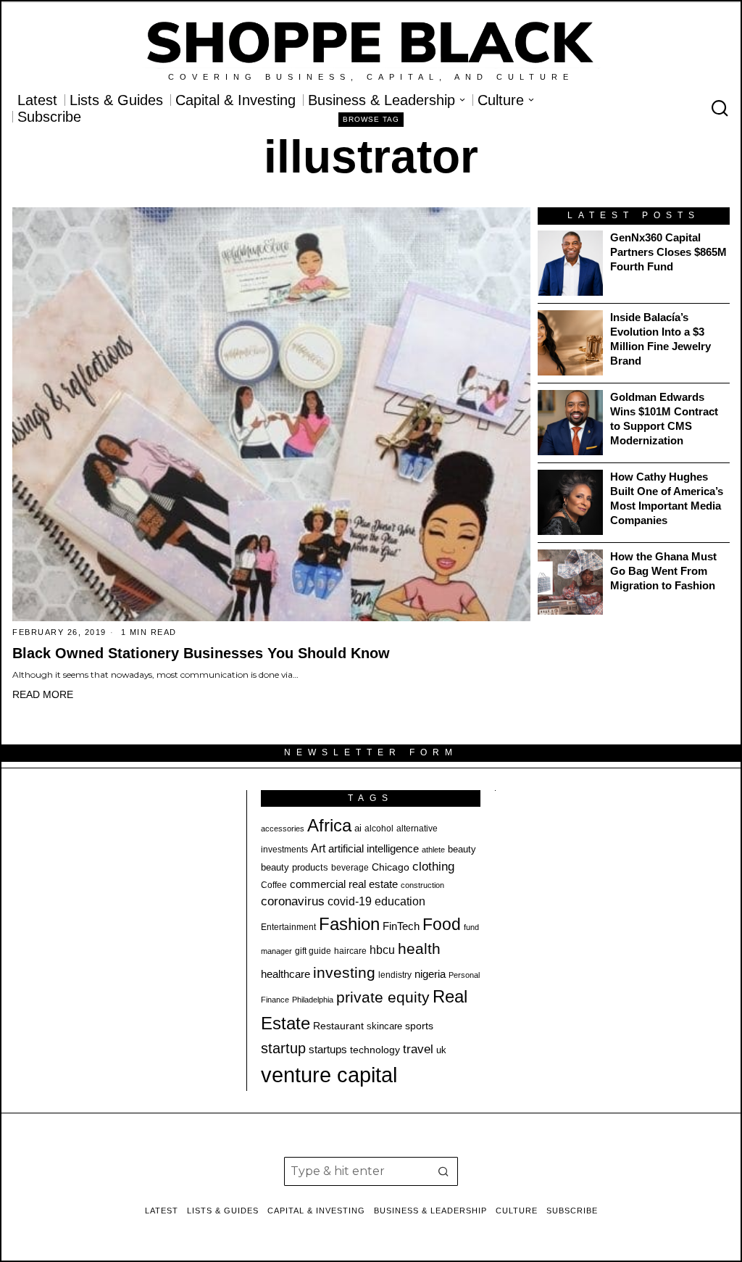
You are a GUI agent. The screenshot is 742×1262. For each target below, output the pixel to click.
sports (419, 1025)
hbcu (382, 950)
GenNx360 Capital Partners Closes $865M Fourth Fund (668, 252)
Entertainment (288, 927)
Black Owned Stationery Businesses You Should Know (201, 653)
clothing (433, 866)
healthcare (285, 974)
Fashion (349, 924)
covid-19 (350, 901)
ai (358, 828)
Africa (329, 825)
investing (344, 972)
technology (375, 1049)
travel (418, 1049)
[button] (443, 1171)
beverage (350, 867)
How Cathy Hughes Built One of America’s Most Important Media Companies (666, 498)
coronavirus (293, 901)
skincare (384, 1026)
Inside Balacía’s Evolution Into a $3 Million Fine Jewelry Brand (660, 339)
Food (441, 924)
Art (318, 848)
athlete (433, 849)
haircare (350, 951)
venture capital (329, 1075)
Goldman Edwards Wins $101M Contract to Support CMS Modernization (664, 419)
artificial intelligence (373, 848)
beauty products (294, 867)
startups (328, 1049)
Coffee (274, 885)
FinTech (401, 926)
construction (422, 885)
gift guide (313, 951)
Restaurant (338, 1026)
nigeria (430, 974)
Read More (42, 694)
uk (441, 1050)
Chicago (390, 867)
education (400, 901)
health (419, 949)
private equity (383, 997)
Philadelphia (312, 999)
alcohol (378, 828)
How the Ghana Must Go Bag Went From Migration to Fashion (663, 570)
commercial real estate (344, 884)
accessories (282, 828)
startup (283, 1048)
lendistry (395, 975)
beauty (462, 849)
